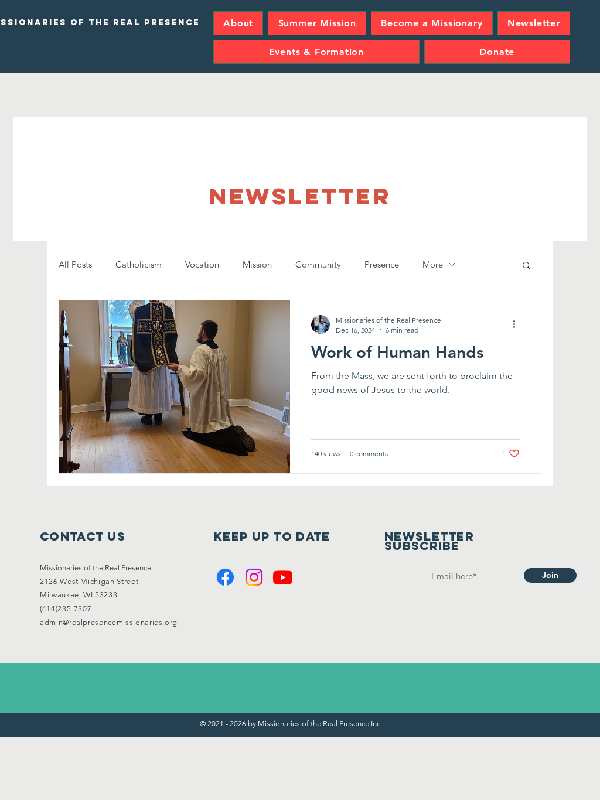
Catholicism (138, 264)
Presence (381, 264)
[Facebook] (225, 577)
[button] (526, 266)
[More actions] (518, 324)
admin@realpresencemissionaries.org (109, 622)
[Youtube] (282, 577)
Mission (257, 264)
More (432, 264)
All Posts (75, 264)
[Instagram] (254, 577)
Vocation (202, 264)
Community (318, 264)
